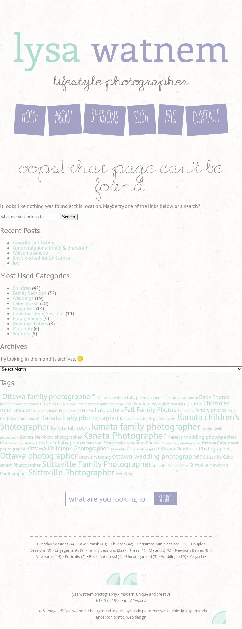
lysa (121, 47)
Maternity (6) (160, 550)
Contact (206, 118)
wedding (124, 474)
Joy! (17, 263)
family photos (210, 410)
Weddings (23, 298)
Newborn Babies (30, 323)
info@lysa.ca (135, 600)
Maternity (22, 328)
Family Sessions (30, 293)
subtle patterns (143, 610)
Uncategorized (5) (142, 556)
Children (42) (122, 543)
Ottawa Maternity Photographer (133, 449)
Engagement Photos (76, 410)
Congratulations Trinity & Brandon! (50, 247)
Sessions (104, 118)
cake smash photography (133, 404)
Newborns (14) (48, 556)
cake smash (54, 403)
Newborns (24, 308)
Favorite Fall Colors (33, 242)
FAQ (170, 118)
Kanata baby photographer (80, 417)
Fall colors (109, 410)
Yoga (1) (197, 556)
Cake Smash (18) (92, 543)
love (4, 443)
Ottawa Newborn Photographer (194, 448)
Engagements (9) (70, 550)
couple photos (47, 411)
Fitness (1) (136, 550)
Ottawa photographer (39, 455)
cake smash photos (180, 403)
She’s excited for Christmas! (42, 258)
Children (22, 288)
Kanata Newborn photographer (51, 437)
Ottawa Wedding (95, 457)
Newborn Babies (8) (192, 550)
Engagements (27, 318)
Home (30, 118)
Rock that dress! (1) (106, 556)
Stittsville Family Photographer (96, 464)
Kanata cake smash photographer (148, 418)
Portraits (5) (75, 556)
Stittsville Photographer (71, 472)
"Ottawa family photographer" (47, 396)
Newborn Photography (105, 443)
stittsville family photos (170, 465)
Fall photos (185, 411)
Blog (141, 118)
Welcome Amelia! (31, 253)
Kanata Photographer (124, 435)
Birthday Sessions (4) (55, 543)
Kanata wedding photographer (202, 437)
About (64, 118)
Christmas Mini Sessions (39, 313)
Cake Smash (26, 303)
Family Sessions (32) (106, 550)
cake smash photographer (89, 404)
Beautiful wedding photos (19, 404)
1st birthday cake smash (180, 398)
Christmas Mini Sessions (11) (162, 543)
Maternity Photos (22, 443)
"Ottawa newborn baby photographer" (128, 397)
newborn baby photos (60, 442)
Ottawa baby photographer (181, 443)
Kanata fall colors (70, 428)
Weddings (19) (173, 556)
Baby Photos (214, 397)
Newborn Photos (142, 443)
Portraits (21, 333)
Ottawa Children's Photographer (68, 448)
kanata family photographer (146, 426)
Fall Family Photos (150, 409)
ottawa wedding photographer (157, 456)
